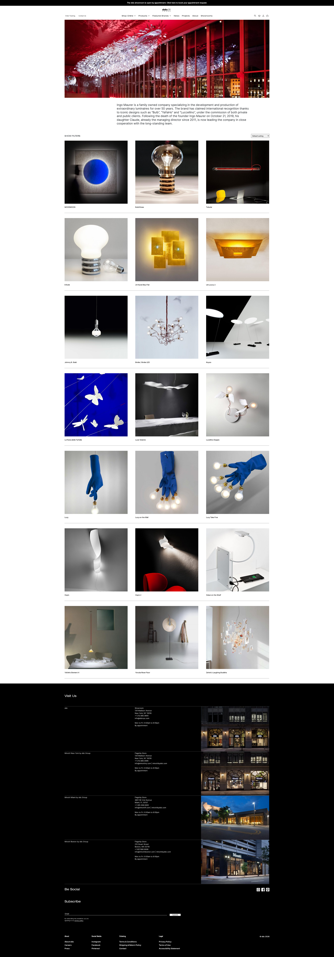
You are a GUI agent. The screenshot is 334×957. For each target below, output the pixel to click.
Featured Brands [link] (160, 16)
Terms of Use (165, 945)
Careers (68, 945)
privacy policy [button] (79, 920)
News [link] (176, 16)
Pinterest (96, 948)
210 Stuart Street (142, 844)
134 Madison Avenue (143, 711)
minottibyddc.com (160, 763)
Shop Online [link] (127, 16)
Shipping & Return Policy (130, 945)
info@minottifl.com (142, 808)
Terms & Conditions (128, 942)
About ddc (69, 942)
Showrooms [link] (206, 16)
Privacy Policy (165, 942)
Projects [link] (186, 16)
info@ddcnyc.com (142, 718)
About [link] (195, 16)
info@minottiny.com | (144, 763)
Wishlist (259, 15)
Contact (122, 948)
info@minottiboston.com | (145, 852)
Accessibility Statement (169, 948)
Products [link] (142, 16)
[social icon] (258, 890)
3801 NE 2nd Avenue (143, 800)
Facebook (96, 945)
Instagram (96, 942)
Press (67, 948)
